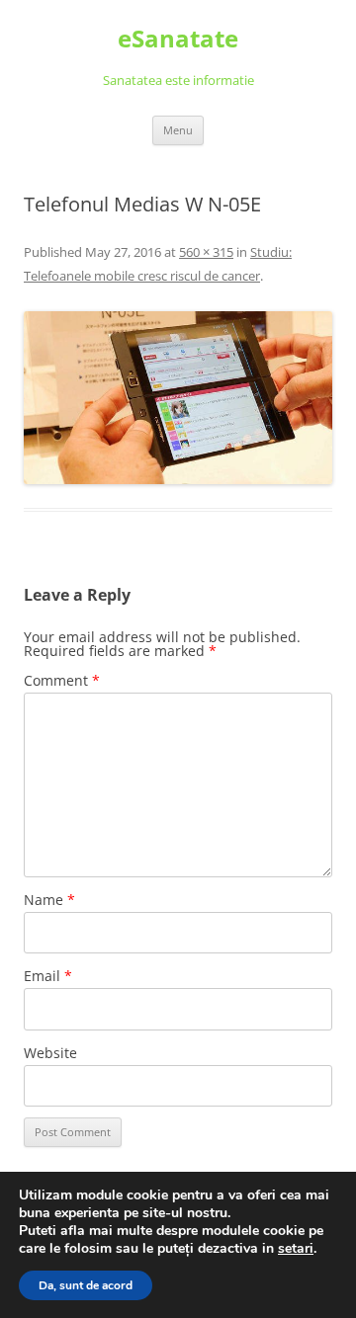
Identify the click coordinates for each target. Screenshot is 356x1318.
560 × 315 (206, 252)
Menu (178, 130)
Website (50, 1052)
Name (49, 899)
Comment (62, 680)
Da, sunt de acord (86, 1285)
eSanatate (178, 39)
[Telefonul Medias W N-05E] (178, 398)
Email (48, 975)
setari (295, 1249)
